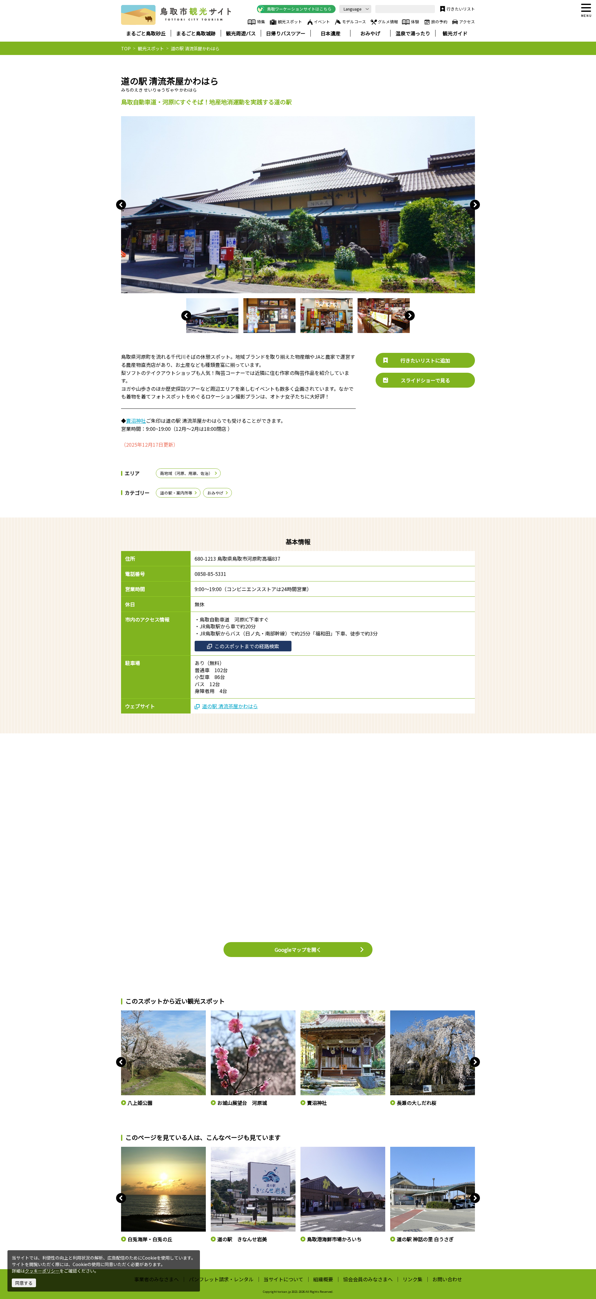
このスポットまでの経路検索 (246, 646)
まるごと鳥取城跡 (196, 33)
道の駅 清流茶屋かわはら (230, 706)
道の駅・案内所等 (176, 493)
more (126, 1013)
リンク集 (412, 1279)
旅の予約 (439, 22)
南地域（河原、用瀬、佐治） (186, 473)
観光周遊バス (241, 33)
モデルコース (354, 22)
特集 (261, 22)
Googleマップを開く (298, 949)
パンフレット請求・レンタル (221, 1279)
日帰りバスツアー (285, 33)
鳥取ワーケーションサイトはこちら (299, 9)
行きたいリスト (461, 9)
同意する (24, 1283)
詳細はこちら (133, 1149)
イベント (322, 22)
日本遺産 (331, 33)
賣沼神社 (136, 420)
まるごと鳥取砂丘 (146, 33)
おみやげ (370, 33)
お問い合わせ (447, 1279)
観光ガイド (455, 33)
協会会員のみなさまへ (368, 1279)
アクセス (467, 22)
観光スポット (290, 22)
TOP (126, 48)
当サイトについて (283, 1279)
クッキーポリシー (42, 1271)
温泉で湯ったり (412, 33)
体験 (415, 22)
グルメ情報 (388, 22)
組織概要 (323, 1279)
